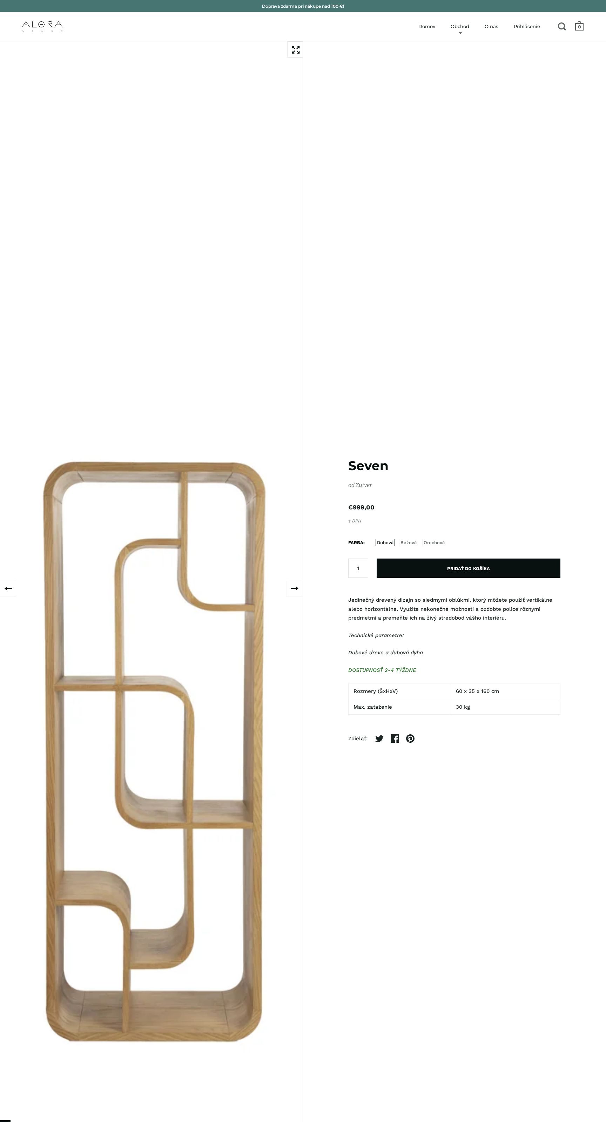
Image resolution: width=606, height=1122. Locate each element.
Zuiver (364, 485)
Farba (355, 542)
